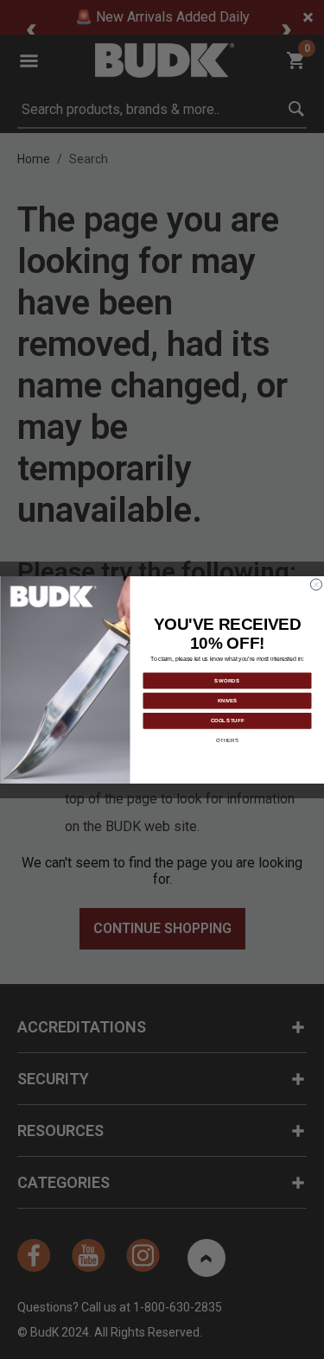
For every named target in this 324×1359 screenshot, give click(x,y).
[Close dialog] (315, 584)
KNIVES (227, 699)
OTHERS (227, 739)
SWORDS (227, 680)
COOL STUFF (227, 719)
